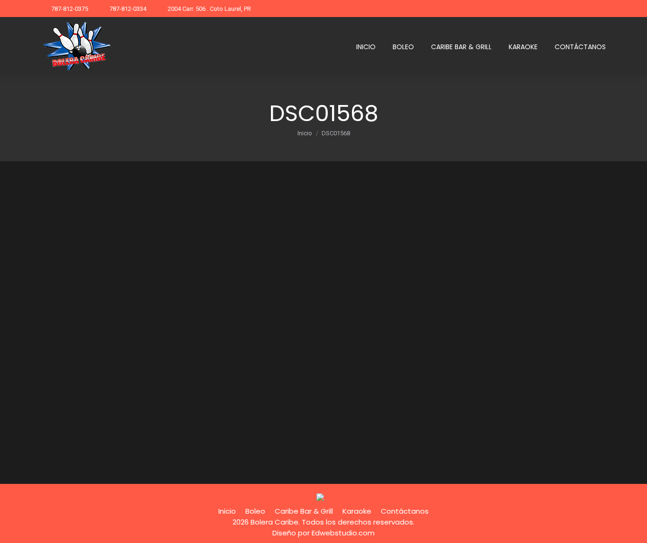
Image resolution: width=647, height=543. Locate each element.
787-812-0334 (127, 8)
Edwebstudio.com (343, 533)
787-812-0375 (69, 8)
